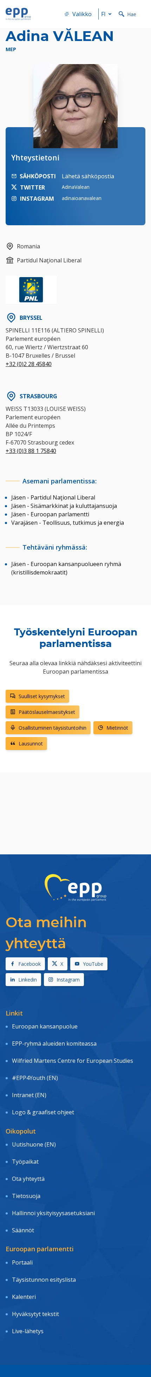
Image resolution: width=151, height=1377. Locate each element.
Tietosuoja (26, 1196)
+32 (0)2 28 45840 (29, 364)
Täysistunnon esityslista (44, 1279)
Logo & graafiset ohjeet (43, 1112)
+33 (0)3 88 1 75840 (31, 451)
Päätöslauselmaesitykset (47, 712)
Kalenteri (24, 1297)
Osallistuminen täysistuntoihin (52, 727)
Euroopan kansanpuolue (45, 1026)
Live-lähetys (28, 1331)
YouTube (93, 964)
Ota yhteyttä (28, 1179)
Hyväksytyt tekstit (35, 1314)
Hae (131, 14)
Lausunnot (31, 743)
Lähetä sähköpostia (88, 176)
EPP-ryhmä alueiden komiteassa (54, 1043)
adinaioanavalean (81, 198)
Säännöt (23, 1230)
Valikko (82, 14)
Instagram (68, 979)
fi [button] (103, 14)
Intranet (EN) (29, 1095)
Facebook (29, 964)
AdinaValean (76, 187)
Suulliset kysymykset (42, 696)
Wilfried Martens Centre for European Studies (72, 1061)
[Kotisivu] (18, 14)
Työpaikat (25, 1161)
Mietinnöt (117, 727)
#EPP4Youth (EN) (35, 1078)
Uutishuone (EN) (34, 1144)
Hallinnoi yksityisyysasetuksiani (53, 1213)
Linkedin (27, 979)
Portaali (22, 1262)
